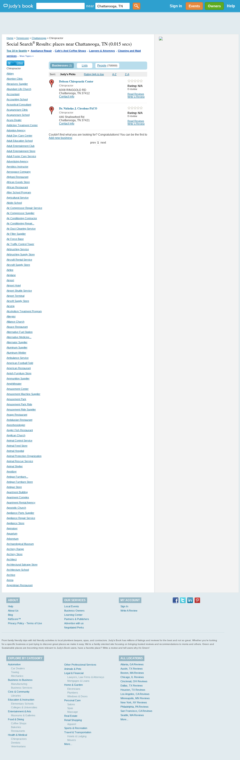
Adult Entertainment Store (21, 151)
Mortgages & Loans (78, 680)
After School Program (19, 192)
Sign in (176, 6)
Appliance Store (15, 523)
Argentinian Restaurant (20, 585)
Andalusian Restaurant (19, 419)
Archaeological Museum (20, 543)
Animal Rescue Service (20, 461)
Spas (70, 708)
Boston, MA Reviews (132, 672)
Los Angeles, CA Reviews (135, 694)
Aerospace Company (19, 171)
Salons (71, 704)
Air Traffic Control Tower (20, 244)
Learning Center (73, 614)
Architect (12, 559)
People (101, 65)
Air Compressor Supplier (20, 213)
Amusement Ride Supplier (21, 409)
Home (10, 38)
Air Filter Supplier (16, 233)
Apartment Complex (18, 497)
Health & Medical (17, 734)
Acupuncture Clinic (17, 109)
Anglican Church (16, 435)
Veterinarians (18, 746)
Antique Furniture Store (20, 481)
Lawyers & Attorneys (102, 50)
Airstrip (11, 306)
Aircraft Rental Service (19, 259)
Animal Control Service (19, 440)
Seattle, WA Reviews (132, 715)
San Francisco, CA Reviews (136, 710)
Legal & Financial (73, 673)
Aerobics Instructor (17, 166)
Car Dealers (18, 668)
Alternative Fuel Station (20, 332)
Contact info (66, 96)
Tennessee (22, 38)
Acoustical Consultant (19, 104)
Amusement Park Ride (19, 404)
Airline (10, 270)
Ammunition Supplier (18, 378)
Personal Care (72, 700)
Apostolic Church (16, 507)
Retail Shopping (73, 720)
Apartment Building (17, 492)
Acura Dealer (14, 120)
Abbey (10, 73)
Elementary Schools (22, 703)
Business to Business (20, 679)
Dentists (15, 742)
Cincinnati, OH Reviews (133, 681)
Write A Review (128, 610)
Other (20, 63)
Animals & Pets (72, 668)
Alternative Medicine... (19, 337)
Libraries (16, 695)
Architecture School (18, 569)
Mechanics (17, 675)
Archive (11, 574)
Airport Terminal (15, 295)
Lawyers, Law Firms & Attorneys (85, 677)
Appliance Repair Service (21, 518)
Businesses (60, 65)
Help (231, 6)
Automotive (14, 664)
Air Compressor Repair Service (24, 208)
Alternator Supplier (17, 342)
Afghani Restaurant (17, 176)
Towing (15, 672)
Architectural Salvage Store (22, 564)
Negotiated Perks (74, 627)
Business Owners (74, 610)
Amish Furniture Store (19, 373)
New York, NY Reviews (133, 702)
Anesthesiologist (16, 425)
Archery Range (15, 549)
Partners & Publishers (76, 619)
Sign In (124, 606)
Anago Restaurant (17, 414)
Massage (72, 711)
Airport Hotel (14, 285)
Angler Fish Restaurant (20, 430)
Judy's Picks (67, 74)
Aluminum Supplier (17, 347)
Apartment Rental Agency (21, 502)
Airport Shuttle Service (19, 290)
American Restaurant (19, 368)
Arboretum (13, 538)
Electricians (73, 688)
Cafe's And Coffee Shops (70, 50)
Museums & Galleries (23, 715)
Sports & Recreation (75, 728)
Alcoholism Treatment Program (24, 311)
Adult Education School (20, 140)
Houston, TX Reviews (132, 689)
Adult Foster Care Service (21, 156)
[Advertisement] (120, 23)
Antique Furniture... (17, 476)
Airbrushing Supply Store (21, 254)
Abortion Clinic (15, 78)
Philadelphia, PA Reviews (134, 706)
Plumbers (72, 692)
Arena (10, 580)
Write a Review (136, 96)
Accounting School (17, 99)
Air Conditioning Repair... (20, 223)
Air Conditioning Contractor (22, 218)
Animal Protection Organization (24, 456)
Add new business (60, 138)
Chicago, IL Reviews (132, 677)
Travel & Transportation (77, 732)
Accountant (13, 94)
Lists (85, 65)
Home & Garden (73, 684)
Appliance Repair (41, 50)
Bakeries (16, 727)
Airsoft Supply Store (18, 301)
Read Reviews (136, 94)
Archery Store (14, 554)
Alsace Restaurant (17, 326)
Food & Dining (16, 719)
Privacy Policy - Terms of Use (25, 623)
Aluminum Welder (16, 352)
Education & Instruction (21, 699)
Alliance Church (15, 321)
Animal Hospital (15, 450)
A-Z (114, 74)
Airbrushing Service (18, 249)
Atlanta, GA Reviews (132, 664)
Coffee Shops (18, 723)
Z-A (127, 74)
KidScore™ (14, 619)
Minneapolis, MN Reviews (135, 698)
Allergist (11, 316)
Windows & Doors (77, 696)
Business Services (21, 687)
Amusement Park (16, 399)
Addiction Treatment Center (22, 125)
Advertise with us (74, 623)
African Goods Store (18, 182)
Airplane (11, 275)
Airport (10, 280)
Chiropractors (19, 738)
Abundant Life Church (19, 89)
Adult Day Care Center (19, 135)
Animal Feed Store (17, 445)
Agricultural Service (18, 197)
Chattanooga (39, 38)
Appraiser (12, 528)
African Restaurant (17, 187)
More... (68, 744)
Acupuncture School (18, 114)
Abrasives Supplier (17, 83)
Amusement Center (18, 388)
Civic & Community (19, 691)
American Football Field (20, 363)
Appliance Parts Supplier (20, 512)
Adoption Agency (16, 130)
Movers (71, 740)
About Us (13, 610)
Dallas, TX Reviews (131, 685)
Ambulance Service (18, 357)
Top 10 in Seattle (17, 50)
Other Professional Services (80, 664)
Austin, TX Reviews (131, 668)
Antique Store (14, 487)
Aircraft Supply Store (18, 264)
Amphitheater (14, 383)
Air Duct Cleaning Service (21, 228)
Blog (10, 614)
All (9, 63)
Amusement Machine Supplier (23, 394)
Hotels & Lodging (76, 736)
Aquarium (12, 533)
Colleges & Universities (24, 707)
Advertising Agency (17, 161)
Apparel (71, 724)
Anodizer (12, 471)
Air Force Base (15, 239)
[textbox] (60, 6)
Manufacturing (19, 683)
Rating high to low (94, 74)
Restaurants (18, 730)
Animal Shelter (15, 466)
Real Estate (70, 715)
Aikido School (14, 202)
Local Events (71, 606)
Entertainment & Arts (19, 711)
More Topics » (27, 56)
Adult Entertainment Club (20, 145)
